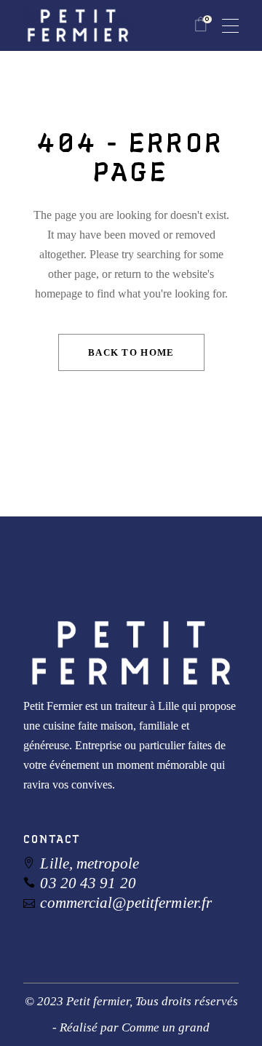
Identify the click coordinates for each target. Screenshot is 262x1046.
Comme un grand (166, 1027)
